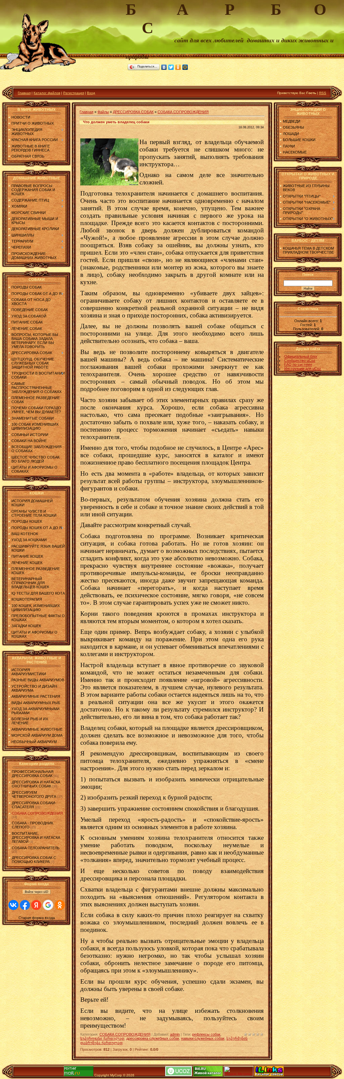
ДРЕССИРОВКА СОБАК (133, 112)
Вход (91, 93)
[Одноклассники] (178, 67)
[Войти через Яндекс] (36, 905)
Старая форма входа (36, 918)
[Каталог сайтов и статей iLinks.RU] (269, 1075)
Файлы (103, 112)
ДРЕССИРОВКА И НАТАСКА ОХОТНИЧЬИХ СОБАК (36, 784)
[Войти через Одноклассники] (60, 905)
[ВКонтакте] (164, 67)
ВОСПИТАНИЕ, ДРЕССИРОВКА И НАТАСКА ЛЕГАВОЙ (36, 837)
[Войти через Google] (48, 905)
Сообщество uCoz (299, 360)
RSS (322, 93)
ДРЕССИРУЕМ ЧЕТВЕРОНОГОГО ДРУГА (34, 794)
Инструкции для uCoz (302, 368)
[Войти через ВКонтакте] (13, 905)
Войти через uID (36, 892)
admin (175, 1034)
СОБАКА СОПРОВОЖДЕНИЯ (37, 813)
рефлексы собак (206, 1034)
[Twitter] (171, 67)
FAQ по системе (298, 364)
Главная (24, 93)
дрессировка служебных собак (152, 1038)
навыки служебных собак (202, 1038)
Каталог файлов (47, 93)
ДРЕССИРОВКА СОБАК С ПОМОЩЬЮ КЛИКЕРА (34, 860)
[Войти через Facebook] (25, 905)
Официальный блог (300, 356)
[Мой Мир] (185, 67)
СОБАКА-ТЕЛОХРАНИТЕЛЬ (35, 848)
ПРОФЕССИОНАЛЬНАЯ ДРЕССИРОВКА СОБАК (32, 774)
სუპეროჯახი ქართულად (102, 1038)
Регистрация (73, 93)
